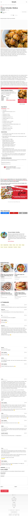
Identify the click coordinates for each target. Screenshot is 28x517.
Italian (15, 273)
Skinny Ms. (14, 2)
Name (2, 486)
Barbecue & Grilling (3, 291)
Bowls (1, 273)
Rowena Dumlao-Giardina (4, 12)
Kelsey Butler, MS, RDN (4, 297)
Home (1, 4)
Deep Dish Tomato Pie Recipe (19, 275)
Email (16, 486)
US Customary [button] (3, 108)
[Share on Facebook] (12, 15)
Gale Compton (17, 279)
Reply (26, 309)
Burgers (16, 291)
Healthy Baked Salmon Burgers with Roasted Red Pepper (20, 294)
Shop (14, 507)
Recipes (3, 4)
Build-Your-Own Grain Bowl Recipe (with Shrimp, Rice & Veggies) (7, 275)
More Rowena (11, 241)
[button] (1, 9)
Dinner (9, 4)
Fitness (14, 502)
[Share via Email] (13, 15)
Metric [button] (8, 108)
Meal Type (6, 4)
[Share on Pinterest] (11, 15)
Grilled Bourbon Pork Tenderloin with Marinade (6, 293)
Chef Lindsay (3, 280)
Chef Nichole (17, 298)
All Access (14, 505)
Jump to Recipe (24, 11)
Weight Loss (14, 500)
